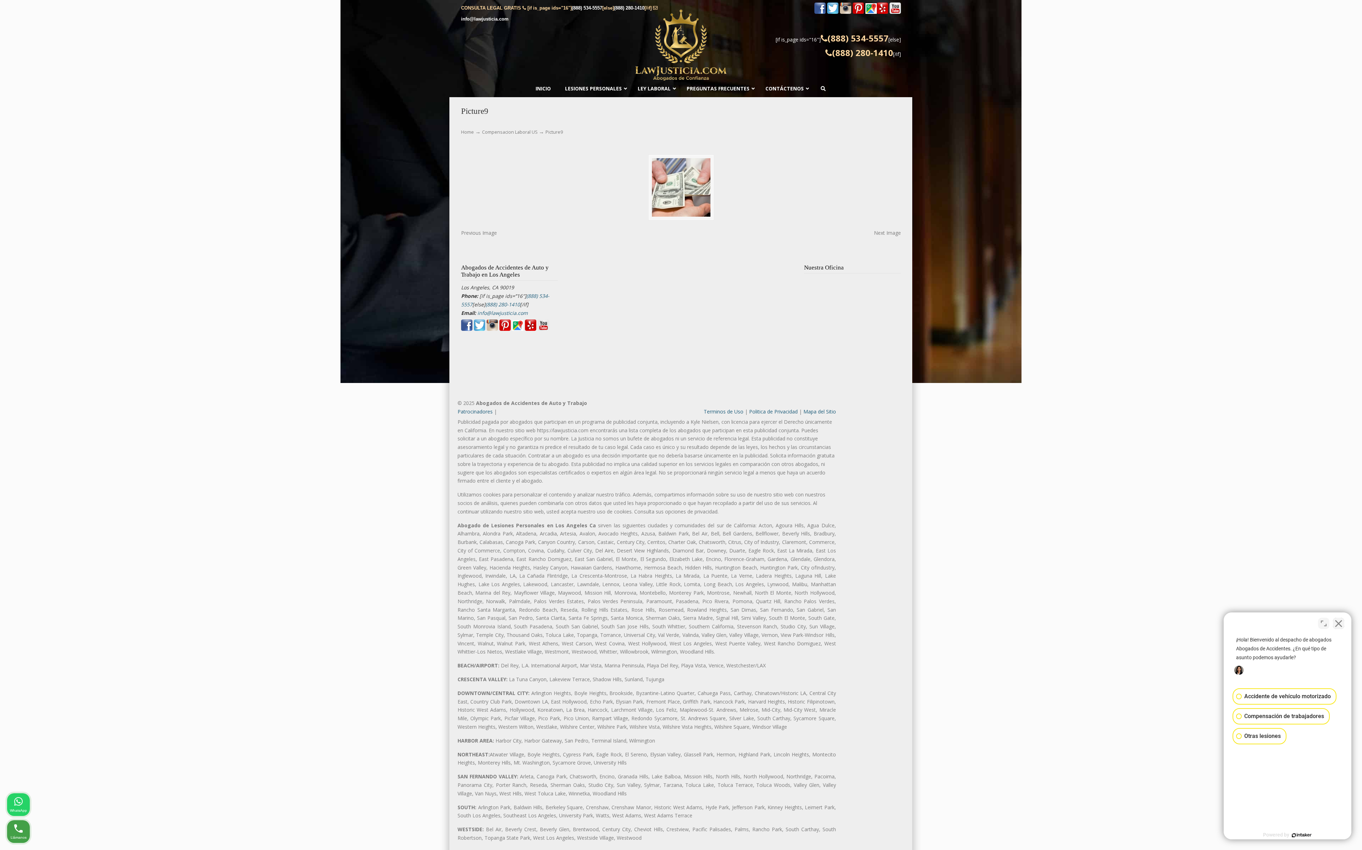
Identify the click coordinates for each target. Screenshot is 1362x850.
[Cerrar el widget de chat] (1338, 623)
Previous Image (479, 232)
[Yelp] (882, 12)
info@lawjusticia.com (485, 19)
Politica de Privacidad (773, 411)
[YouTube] (895, 12)
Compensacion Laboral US (510, 132)
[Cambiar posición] (1323, 623)
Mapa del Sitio (819, 411)
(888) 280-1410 (629, 8)
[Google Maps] (871, 12)
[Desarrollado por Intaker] (1301, 835)
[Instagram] (845, 12)
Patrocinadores (475, 411)
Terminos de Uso (723, 411)
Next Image (887, 232)
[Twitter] (832, 12)
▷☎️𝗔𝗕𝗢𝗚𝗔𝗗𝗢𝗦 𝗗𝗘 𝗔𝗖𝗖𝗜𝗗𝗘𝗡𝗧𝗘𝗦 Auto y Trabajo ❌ (681, 45)
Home (467, 132)
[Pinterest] (858, 12)
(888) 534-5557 (587, 8)
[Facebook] (820, 12)
